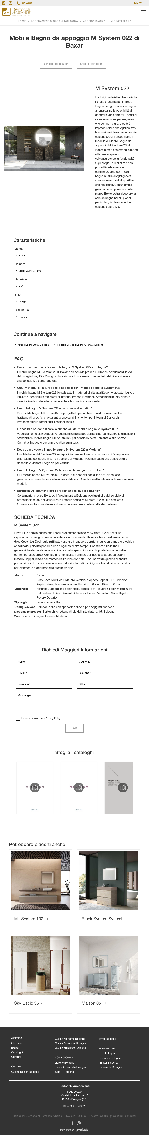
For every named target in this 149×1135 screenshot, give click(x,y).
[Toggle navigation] (143, 12)
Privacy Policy (53, 718)
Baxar (22, 255)
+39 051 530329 (76, 1106)
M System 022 (121, 21)
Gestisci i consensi (124, 1115)
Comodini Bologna (110, 1058)
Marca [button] (18, 249)
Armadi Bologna (108, 1062)
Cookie (104, 1115)
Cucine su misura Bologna (70, 1047)
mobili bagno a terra (30, 270)
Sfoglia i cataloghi (91, 64)
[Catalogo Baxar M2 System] (79, 787)
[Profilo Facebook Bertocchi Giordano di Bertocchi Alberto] (4, 3)
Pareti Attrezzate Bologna (70, 1067)
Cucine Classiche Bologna (70, 1043)
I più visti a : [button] (22, 310)
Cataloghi (17, 1052)
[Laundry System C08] (15, 64)
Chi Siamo (17, 1043)
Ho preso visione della (41, 718)
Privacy (93, 1115)
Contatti (16, 1056)
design (22, 301)
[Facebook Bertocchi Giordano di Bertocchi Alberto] (71, 1122)
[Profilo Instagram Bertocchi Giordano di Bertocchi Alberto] (10, 3)
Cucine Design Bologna (25, 1071)
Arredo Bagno (94, 21)
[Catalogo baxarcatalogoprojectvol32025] (123, 787)
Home (22, 21)
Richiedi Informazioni (56, 64)
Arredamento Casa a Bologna (54, 21)
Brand (15, 1047)
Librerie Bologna (64, 1062)
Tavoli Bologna (107, 1038)
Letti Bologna (107, 1053)
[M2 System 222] (133, 64)
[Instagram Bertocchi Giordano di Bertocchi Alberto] (78, 1122)
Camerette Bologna (110, 1067)
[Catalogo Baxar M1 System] (35, 787)
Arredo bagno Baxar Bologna (33, 344)
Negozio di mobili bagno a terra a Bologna (80, 344)
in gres (22, 286)
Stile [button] (17, 295)
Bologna (23, 317)
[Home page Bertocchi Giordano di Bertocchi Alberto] (16, 12)
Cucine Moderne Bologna (70, 1038)
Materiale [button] (20, 279)
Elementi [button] (20, 264)
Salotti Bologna (64, 1071)
